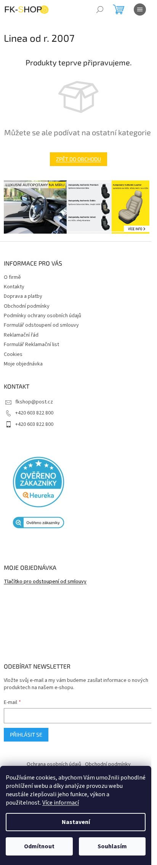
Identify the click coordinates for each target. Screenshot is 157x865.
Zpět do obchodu (78, 159)
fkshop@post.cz (34, 402)
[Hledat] (99, 9)
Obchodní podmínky (27, 306)
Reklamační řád (21, 335)
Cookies (13, 354)
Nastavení (76, 822)
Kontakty (14, 287)
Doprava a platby (23, 296)
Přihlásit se (26, 734)
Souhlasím (112, 846)
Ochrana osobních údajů (54, 764)
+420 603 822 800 (34, 413)
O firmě (12, 277)
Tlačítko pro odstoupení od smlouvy (45, 581)
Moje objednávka (23, 364)
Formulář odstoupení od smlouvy (41, 325)
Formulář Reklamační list (31, 344)
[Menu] (139, 9)
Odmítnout (39, 846)
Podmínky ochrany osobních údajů (42, 315)
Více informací (60, 803)
